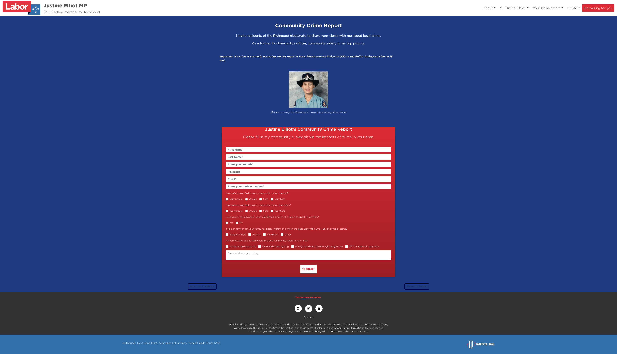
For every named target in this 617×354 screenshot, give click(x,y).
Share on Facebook (202, 286)
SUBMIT (308, 269)
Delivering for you (598, 8)
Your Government (547, 8)
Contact (574, 8)
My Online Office (513, 8)
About (488, 8)
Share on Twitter (417, 286)
